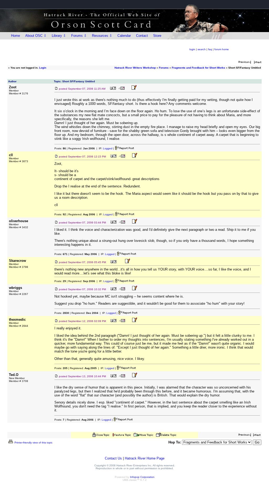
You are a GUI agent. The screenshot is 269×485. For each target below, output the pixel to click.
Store (157, 36)
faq (210, 49)
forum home (221, 49)
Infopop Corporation (142, 477)
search (202, 49)
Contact (142, 36)
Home (15, 36)
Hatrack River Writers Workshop (135, 67)
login (192, 49)
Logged (107, 148)
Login (42, 67)
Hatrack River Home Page (144, 458)
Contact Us (113, 458)
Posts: (60, 148)
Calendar (124, 36)
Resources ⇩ (102, 36)
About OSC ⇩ (35, 36)
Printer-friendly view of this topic (33, 442)
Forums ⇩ (79, 36)
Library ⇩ (59, 36)
